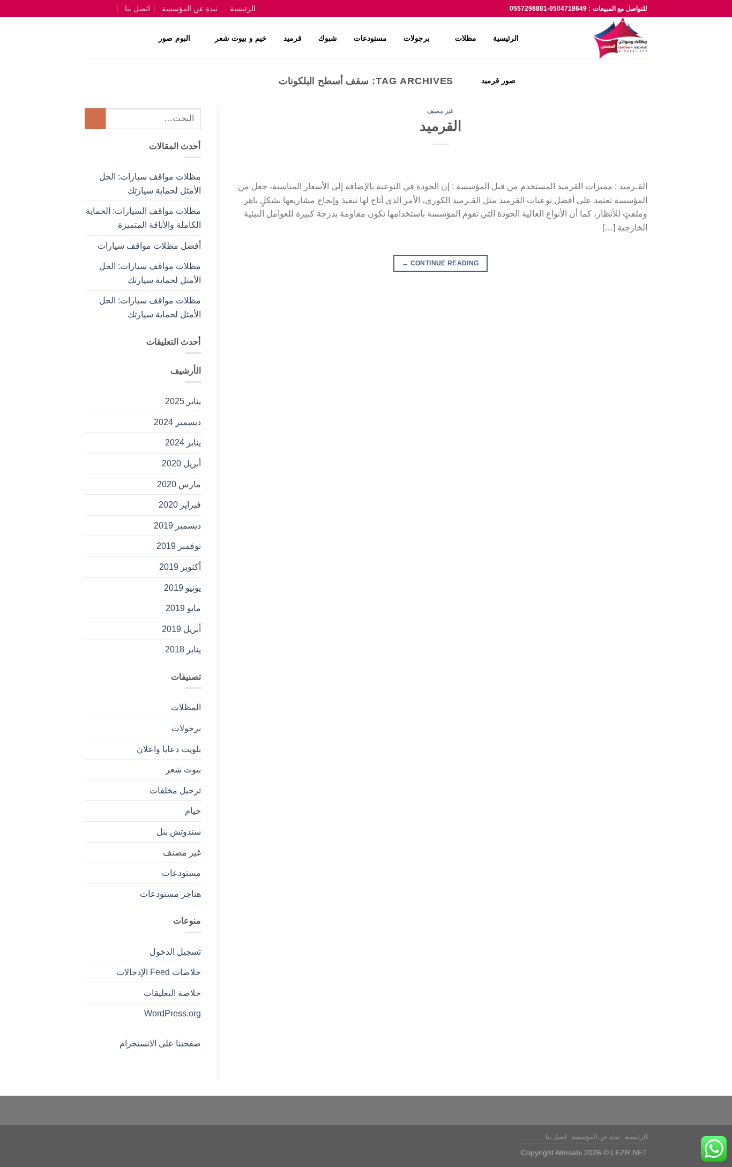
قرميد (292, 38)
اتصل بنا (137, 8)
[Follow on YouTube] (90, 8)
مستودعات (370, 38)
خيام (193, 810)
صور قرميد (498, 80)
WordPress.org (172, 1013)
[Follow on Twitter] (101, 8)
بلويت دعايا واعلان (169, 749)
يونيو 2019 (182, 587)
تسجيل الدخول (175, 951)
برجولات (417, 38)
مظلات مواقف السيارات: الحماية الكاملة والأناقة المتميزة (143, 217)
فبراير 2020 (180, 504)
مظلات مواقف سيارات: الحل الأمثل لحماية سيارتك (150, 183)
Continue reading (440, 263)
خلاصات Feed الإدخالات (158, 972)
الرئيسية (243, 8)
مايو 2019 (183, 608)
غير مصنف (440, 111)
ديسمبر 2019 (177, 525)
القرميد (440, 125)
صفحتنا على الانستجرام (160, 1043)
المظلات (186, 707)
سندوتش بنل (178, 831)
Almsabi (568, 1152)
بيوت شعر (183, 769)
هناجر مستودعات (170, 893)
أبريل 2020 (181, 463)
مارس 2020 (179, 484)
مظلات (465, 38)
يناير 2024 (183, 442)
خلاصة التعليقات (172, 993)
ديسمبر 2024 (177, 422)
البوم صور (174, 38)
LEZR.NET (629, 1152)
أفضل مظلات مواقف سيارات (149, 245)
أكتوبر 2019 (180, 566)
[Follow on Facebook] (113, 8)
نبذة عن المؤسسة (190, 8)
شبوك (327, 38)
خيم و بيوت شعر (241, 38)
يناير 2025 (183, 401)
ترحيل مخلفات (175, 790)
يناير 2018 (183, 649)
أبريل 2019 (181, 629)
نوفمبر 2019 (178, 546)
